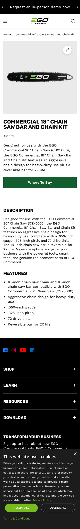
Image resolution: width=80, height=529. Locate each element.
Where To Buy (40, 182)
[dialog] (40, 489)
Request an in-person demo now (40, 7)
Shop (8, 369)
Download (14, 417)
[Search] (73, 21)
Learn (10, 385)
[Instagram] (14, 350)
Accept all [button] (21, 508)
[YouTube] (23, 350)
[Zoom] (67, 50)
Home (7, 34)
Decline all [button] (58, 508)
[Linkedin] (32, 350)
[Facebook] (5, 350)
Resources (15, 401)
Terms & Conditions (16, 518)
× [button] (75, 454)
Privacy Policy (42, 500)
